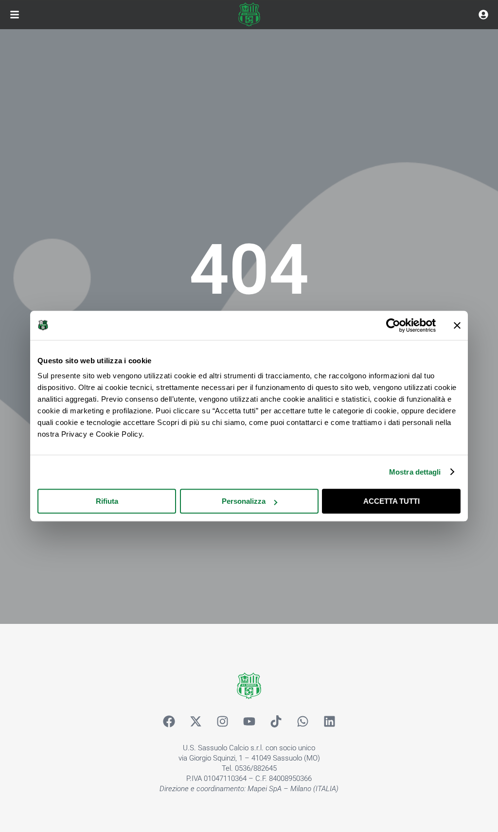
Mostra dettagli (415, 472)
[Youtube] (249, 721)
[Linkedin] (329, 721)
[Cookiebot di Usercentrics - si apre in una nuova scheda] (393, 325)
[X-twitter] (195, 721)
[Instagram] (222, 721)
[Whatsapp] (302, 721)
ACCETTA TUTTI (391, 501)
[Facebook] (169, 721)
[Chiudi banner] (457, 325)
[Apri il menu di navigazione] (14, 14)
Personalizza (244, 501)
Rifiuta (107, 501)
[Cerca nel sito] (483, 14)
